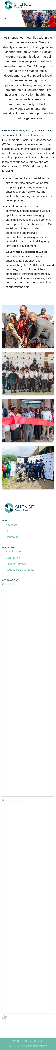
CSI (8, 530)
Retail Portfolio (15, 551)
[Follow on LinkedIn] (4, 1017)
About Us (11, 524)
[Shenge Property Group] (25, 5)
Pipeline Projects (16, 563)
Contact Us (13, 536)
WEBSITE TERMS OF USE (28, 1041)
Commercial (13, 557)
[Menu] (52, 5)
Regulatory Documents (20, 569)
